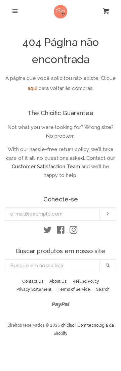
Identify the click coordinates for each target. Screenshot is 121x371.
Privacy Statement (33, 289)
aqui (32, 88)
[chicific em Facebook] (60, 231)
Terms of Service (73, 289)
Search (103, 289)
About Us (58, 281)
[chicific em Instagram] (74, 231)
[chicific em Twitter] (48, 231)
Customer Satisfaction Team (46, 167)
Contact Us (32, 281)
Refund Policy (86, 281)
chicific (67, 325)
